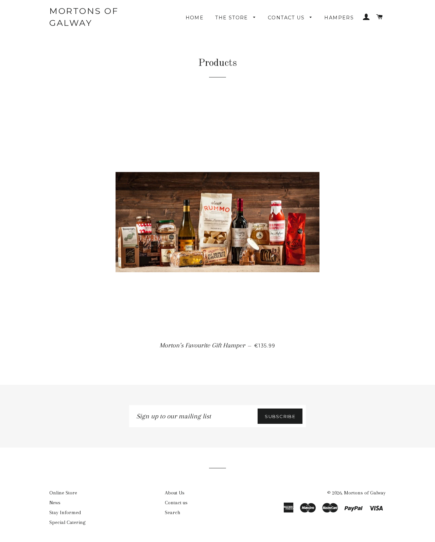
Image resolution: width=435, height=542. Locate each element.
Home (195, 18)
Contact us (287, 18)
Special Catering (67, 522)
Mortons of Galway (83, 17)
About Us (175, 493)
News (54, 503)
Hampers (339, 18)
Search (172, 512)
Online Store (63, 493)
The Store (232, 18)
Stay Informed (65, 512)
